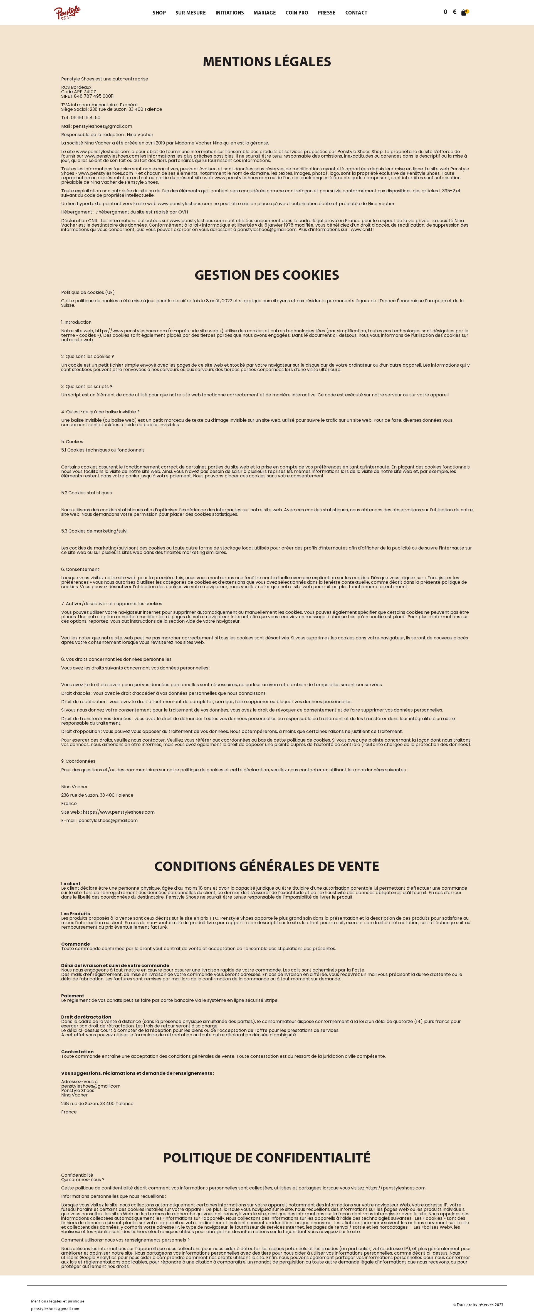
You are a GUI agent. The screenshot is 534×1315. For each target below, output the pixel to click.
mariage (265, 13)
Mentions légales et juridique (57, 1301)
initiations (230, 13)
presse (326, 13)
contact (356, 13)
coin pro (297, 13)
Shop (159, 13)
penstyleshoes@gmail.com (55, 1309)
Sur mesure (190, 13)
